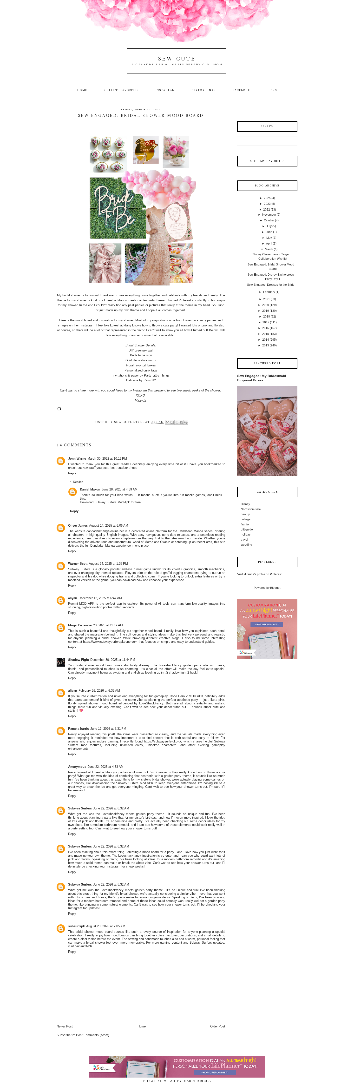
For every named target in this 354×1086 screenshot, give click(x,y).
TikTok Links (203, 90)
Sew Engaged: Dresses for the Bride (271, 284)
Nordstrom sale (251, 509)
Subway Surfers (80, 808)
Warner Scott (77, 563)
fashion (245, 524)
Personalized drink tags (141, 370)
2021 (266, 299)
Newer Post (65, 1026)
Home (82, 90)
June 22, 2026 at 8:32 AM (111, 808)
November (269, 214)
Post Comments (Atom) (92, 1035)
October (269, 220)
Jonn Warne (77, 458)
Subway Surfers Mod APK (134, 783)
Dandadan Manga (190, 531)
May (269, 237)
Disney (245, 504)
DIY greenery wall (141, 350)
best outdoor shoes (124, 468)
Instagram (165, 90)
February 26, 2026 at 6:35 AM (99, 690)
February (269, 292)
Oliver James (78, 525)
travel (244, 539)
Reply (72, 473)
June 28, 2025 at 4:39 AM (120, 489)
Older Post (217, 1026)
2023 (267, 203)
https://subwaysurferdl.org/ (162, 741)
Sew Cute (177, 59)
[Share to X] (176, 422)
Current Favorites (121, 90)
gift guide (247, 529)
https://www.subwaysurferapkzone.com (110, 641)
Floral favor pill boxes (141, 365)
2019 (265, 310)
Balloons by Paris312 (141, 380)
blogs (72, 625)
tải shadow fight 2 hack (180, 672)
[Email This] (167, 422)
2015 (265, 334)
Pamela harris (78, 728)
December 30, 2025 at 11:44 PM (112, 660)
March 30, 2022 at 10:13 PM (107, 458)
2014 (265, 339)
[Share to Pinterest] (186, 422)
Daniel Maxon (90, 489)
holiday (245, 534)
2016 (265, 328)
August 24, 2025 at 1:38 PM (108, 563)
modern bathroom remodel (110, 825)
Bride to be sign (141, 355)
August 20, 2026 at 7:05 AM (105, 926)
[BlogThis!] (172, 422)
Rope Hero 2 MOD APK (186, 696)
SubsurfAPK (83, 946)
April (269, 243)
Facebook (241, 90)
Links (272, 90)
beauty (245, 514)
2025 (267, 198)
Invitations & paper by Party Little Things (141, 375)
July (269, 226)
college (245, 519)
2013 (265, 345)
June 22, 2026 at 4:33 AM (106, 766)
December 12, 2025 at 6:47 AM (100, 598)
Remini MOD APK (81, 603)
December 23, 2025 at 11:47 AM (100, 625)
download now (132, 580)
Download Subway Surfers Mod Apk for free (110, 502)
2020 (265, 305)
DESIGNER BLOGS (197, 1081)
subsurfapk (76, 926)
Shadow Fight (78, 660)
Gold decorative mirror (140, 360)
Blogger (275, 587)
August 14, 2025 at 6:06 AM (108, 525)
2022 (266, 209)
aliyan (72, 598)
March (269, 249)
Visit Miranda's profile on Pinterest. (259, 574)
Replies (78, 482)
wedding (246, 544)
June (269, 232)
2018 (266, 316)
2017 (265, 322)
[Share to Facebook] (181, 422)
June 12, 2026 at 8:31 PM (108, 728)
